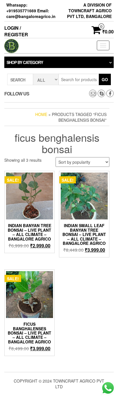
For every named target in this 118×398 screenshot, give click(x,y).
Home (41, 114)
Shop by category (25, 62)
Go (105, 79)
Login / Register (16, 31)
